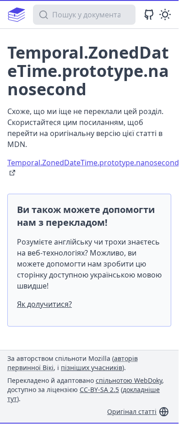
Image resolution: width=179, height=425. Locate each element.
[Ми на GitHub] (149, 14)
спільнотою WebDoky (129, 380)
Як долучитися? (44, 304)
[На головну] (16, 14)
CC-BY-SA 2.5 (99, 389)
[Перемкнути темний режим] (165, 14)
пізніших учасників (91, 367)
